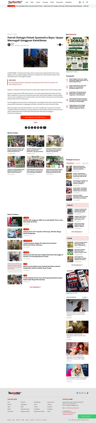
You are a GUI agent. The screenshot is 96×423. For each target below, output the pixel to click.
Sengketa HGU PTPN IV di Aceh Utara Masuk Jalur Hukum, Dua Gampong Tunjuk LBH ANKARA (80, 218)
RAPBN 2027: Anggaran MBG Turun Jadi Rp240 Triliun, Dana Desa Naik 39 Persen (43, 221)
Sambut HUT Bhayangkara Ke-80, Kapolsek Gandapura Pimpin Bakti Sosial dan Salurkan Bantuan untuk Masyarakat (16, 171)
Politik (52, 2)
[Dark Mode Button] (79, 2)
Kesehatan (50, 409)
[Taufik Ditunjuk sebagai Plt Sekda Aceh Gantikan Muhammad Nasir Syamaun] (15, 245)
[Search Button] (83, 2)
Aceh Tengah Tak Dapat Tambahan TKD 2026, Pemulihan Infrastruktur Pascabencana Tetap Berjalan (78, 100)
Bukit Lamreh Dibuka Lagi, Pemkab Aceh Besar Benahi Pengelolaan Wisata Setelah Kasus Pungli (41, 267)
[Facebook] (29, 127)
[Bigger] (62, 44)
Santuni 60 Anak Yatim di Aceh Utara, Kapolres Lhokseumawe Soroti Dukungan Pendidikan (35, 171)
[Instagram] (82, 393)
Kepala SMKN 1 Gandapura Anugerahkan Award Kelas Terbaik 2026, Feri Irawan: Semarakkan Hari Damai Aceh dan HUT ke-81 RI (80, 189)
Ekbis (32, 2)
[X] (32, 127)
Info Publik (10, 411)
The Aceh (75, 293)
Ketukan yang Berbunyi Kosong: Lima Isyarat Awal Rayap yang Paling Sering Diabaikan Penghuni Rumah (80, 175)
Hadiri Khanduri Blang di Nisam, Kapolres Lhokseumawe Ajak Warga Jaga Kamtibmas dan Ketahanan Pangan (54, 171)
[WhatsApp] (41, 127)
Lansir (35, 122)
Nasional (26, 217)
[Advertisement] (48, 20)
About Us (45, 420)
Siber (13, 420)
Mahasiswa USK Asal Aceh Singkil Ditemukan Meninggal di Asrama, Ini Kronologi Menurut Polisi (43, 255)
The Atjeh (75, 71)
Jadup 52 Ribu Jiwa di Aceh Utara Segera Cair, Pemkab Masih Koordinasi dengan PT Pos (77, 87)
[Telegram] (35, 127)
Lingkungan (24, 404)
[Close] (94, 416)
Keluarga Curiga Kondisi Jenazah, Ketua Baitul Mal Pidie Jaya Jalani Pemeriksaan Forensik (80, 210)
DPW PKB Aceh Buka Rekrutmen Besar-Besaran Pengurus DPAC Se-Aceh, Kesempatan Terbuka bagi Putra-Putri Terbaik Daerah (80, 251)
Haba (9, 406)
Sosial (35, 404)
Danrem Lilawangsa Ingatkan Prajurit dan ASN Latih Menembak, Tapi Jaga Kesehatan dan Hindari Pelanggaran (35, 150)
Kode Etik (18, 420)
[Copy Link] (26, 127)
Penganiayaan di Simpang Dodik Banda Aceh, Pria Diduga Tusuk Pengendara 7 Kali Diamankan (77, 93)
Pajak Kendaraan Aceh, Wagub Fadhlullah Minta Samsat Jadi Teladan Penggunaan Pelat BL (77, 107)
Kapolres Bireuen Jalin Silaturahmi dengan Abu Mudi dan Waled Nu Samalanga (79, 168)
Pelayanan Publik (25, 411)
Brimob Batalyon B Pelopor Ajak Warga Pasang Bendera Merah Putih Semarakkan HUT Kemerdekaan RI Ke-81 (16, 150)
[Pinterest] (38, 127)
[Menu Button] (87, 2)
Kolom (48, 411)
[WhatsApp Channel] (85, 393)
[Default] (60, 44)
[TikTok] (87, 393)
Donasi (27, 420)
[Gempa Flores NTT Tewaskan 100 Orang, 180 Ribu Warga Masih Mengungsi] (15, 233)
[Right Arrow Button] (87, 163)
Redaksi (9, 420)
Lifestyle (49, 404)
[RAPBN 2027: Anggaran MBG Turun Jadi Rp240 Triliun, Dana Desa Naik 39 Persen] (15, 222)
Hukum (38, 2)
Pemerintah (59, 2)
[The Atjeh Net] (15, 2)
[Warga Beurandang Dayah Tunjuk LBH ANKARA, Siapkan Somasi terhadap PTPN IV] (70, 226)
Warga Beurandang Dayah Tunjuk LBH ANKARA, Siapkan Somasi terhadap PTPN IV (80, 225)
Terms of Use (38, 420)
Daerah (9, 404)
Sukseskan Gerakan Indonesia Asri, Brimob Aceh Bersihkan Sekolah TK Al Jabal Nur (54, 150)
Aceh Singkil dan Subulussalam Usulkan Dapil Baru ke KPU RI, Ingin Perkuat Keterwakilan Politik (80, 258)
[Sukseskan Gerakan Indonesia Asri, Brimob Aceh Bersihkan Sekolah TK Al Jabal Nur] (55, 141)
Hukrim (36, 406)
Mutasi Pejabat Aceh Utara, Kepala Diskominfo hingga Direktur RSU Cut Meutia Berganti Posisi (78, 80)
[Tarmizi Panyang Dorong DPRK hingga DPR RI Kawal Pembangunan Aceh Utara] (70, 245)
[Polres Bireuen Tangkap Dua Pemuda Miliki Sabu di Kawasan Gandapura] (69, 183)
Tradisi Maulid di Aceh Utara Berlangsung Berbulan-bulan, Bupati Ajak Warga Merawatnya (43, 278)
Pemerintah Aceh (27, 240)
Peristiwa (45, 2)
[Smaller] (57, 44)
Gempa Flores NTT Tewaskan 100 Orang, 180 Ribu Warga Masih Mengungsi (55, 6)
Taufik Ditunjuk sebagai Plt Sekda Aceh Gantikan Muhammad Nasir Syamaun (39, 244)
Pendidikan (68, 2)
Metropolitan (37, 402)
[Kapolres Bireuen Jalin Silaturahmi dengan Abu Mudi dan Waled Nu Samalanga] (69, 169)
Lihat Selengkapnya (35, 287)
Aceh (27, 2)
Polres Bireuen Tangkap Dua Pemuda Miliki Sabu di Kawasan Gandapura (80, 182)
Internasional (50, 402)
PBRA (23, 420)
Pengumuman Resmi (39, 411)
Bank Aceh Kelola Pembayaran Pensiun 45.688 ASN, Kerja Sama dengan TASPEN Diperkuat (80, 197)
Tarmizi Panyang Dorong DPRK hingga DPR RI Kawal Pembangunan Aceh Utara (80, 244)
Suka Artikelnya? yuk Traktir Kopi (34, 117)
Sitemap (32, 420)
